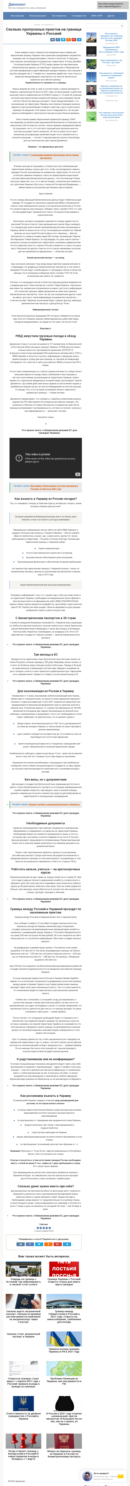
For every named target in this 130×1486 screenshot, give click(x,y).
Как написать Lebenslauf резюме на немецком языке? (111, 75)
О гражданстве (79, 16)
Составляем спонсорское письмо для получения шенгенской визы (111, 115)
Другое (110, 16)
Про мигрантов (59, 16)
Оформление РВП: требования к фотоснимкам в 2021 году (111, 49)
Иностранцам (17, 16)
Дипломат (17, 4)
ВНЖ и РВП (96, 16)
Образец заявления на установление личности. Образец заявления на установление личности (111, 89)
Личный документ (38, 16)
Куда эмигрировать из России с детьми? (111, 61)
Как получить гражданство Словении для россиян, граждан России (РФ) (111, 37)
